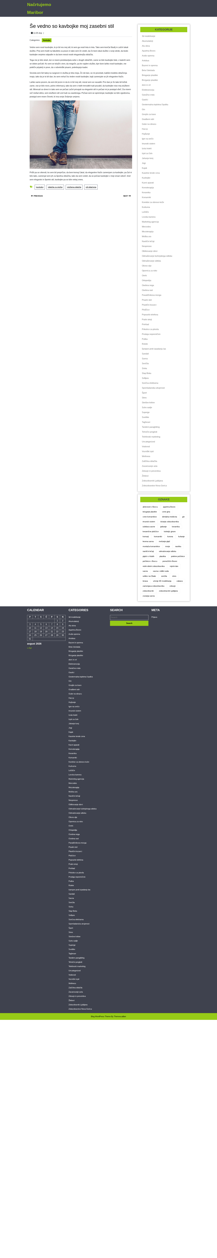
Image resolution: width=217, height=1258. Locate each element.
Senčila (145, 363)
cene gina (166, 512)
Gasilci (145, 100)
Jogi (144, 163)
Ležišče (145, 212)
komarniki (158, 536)
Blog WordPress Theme (101, 1016)
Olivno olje (146, 266)
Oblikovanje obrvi (149, 251)
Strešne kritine (148, 403)
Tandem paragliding (151, 427)
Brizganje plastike (150, 80)
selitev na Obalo (149, 576)
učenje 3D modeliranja (162, 581)
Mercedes (146, 227)
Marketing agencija (150, 222)
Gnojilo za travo (149, 114)
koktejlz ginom (170, 531)
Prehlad (145, 324)
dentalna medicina (169, 517)
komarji (146, 536)
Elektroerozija (148, 90)
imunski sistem (149, 522)
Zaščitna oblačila (149, 461)
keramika (176, 527)
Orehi (144, 275)
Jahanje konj (147, 158)
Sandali (145, 354)
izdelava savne (149, 527)
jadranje (163, 527)
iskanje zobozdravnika (169, 522)
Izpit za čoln (147, 153)
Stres (144, 398)
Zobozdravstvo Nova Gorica (154, 486)
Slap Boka (146, 373)
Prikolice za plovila (150, 329)
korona (170, 536)
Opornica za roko (149, 271)
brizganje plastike (150, 512)
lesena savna (148, 541)
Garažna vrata (148, 95)
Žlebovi (145, 476)
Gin (143, 109)
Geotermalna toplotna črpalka (155, 104)
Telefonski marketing (151, 437)
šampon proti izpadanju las (154, 349)
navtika (178, 546)
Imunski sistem (148, 144)
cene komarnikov (150, 517)
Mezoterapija (147, 232)
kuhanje (181, 536)
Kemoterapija (148, 188)
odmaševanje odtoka (167, 551)
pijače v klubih (148, 556)
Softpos (145, 378)
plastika (162, 556)
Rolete (145, 344)
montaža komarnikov (151, 546)
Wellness (146, 456)
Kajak (144, 168)
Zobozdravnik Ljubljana (152, 481)
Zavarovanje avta (149, 466)
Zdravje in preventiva (151, 471)
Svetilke (145, 417)
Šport (144, 393)
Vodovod (146, 446)
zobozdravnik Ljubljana (168, 591)
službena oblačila (74, 187)
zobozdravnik (148, 591)
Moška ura (146, 236)
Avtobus (145, 61)
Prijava (154, 617)
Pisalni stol (147, 300)
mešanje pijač (164, 541)
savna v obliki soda (161, 571)
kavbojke (39, 187)
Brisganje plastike (150, 75)
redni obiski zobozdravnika (154, 566)
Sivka (144, 368)
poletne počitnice (178, 556)
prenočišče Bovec (169, 561)
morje (167, 546)
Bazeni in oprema (150, 65)
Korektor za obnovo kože (153, 202)
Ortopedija (146, 280)
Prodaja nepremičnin (151, 334)
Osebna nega (148, 285)
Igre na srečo (147, 139)
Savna (145, 359)
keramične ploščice (151, 531)
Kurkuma (146, 207)
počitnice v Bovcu (150, 561)
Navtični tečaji (148, 241)
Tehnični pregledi (149, 432)
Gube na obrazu (149, 124)
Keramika (146, 192)
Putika (145, 339)
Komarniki (146, 197)
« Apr (29, 648)
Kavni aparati (148, 183)
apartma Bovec (169, 507)
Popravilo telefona (150, 315)
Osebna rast (147, 290)
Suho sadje (147, 407)
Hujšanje (146, 134)
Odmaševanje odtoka (151, 261)
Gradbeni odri (148, 119)
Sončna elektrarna (150, 383)
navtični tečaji (148, 551)
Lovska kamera (148, 217)
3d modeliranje (148, 36)
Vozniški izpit (148, 451)
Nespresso (147, 246)
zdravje (173, 586)
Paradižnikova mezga (151, 295)
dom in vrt (146, 85)
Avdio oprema (148, 56)
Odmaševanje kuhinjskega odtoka (157, 256)
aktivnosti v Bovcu (150, 507)
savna (145, 571)
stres (174, 576)
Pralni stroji (147, 319)
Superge (146, 412)
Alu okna (146, 46)
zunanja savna (149, 596)
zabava (180, 581)
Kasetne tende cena (151, 173)
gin (183, 517)
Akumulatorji (147, 41)
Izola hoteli (147, 148)
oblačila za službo (55, 187)
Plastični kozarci (149, 305)
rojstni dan (174, 566)
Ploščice (146, 310)
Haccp (145, 129)
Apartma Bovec (149, 51)
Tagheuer (146, 422)
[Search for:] (129, 617)
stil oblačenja (91, 187)
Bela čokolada (148, 70)
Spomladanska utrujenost (153, 388)
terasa (145, 581)
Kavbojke (46, 40)
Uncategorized (148, 442)
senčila (164, 576)
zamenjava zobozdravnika (153, 586)
